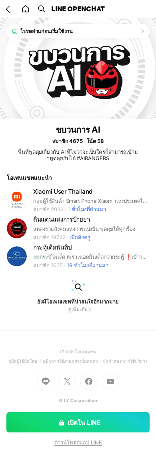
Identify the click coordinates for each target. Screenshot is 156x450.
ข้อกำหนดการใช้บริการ (125, 361)
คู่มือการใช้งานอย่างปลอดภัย (72, 361)
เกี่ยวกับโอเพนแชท (78, 352)
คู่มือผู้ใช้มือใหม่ (25, 361)
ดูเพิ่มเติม (77, 309)
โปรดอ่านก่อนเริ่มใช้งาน (46, 31)
